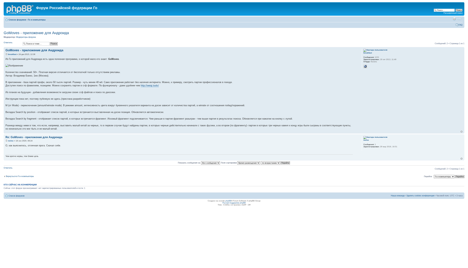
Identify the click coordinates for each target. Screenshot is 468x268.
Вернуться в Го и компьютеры (20, 176)
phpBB (228, 201)
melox (11, 141)
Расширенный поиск (453, 13)
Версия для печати (454, 19)
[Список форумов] (20, 9)
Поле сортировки (229, 163)
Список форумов (17, 20)
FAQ (460, 25)
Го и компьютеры (37, 20)
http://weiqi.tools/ (150, 85)
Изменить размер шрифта (460, 19)
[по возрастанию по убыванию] (275, 163)
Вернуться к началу (462, 132)
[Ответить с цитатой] (348, 50)
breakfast (12, 54)
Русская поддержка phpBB (234, 203)
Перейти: (428, 176)
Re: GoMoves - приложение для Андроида (33, 137)
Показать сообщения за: (189, 163)
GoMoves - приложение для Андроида (36, 33)
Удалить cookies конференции (420, 195)
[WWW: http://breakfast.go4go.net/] (365, 66)
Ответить (8, 42)
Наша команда (398, 195)
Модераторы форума (26, 37)
